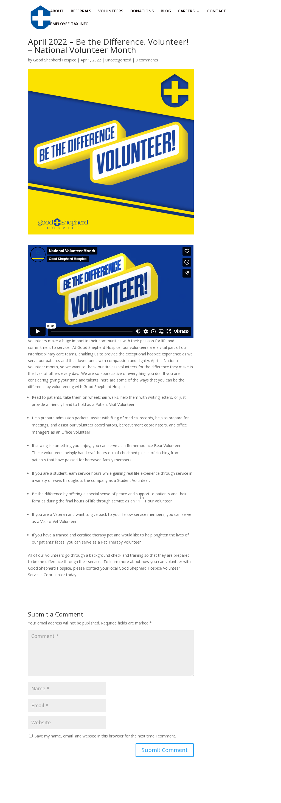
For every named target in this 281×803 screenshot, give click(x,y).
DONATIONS (142, 11)
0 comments (147, 60)
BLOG (166, 11)
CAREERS (186, 11)
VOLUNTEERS (110, 11)
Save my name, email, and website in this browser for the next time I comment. (105, 736)
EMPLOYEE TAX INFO (69, 24)
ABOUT (57, 11)
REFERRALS (81, 11)
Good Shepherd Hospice (54, 60)
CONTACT (216, 11)
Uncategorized (118, 60)
